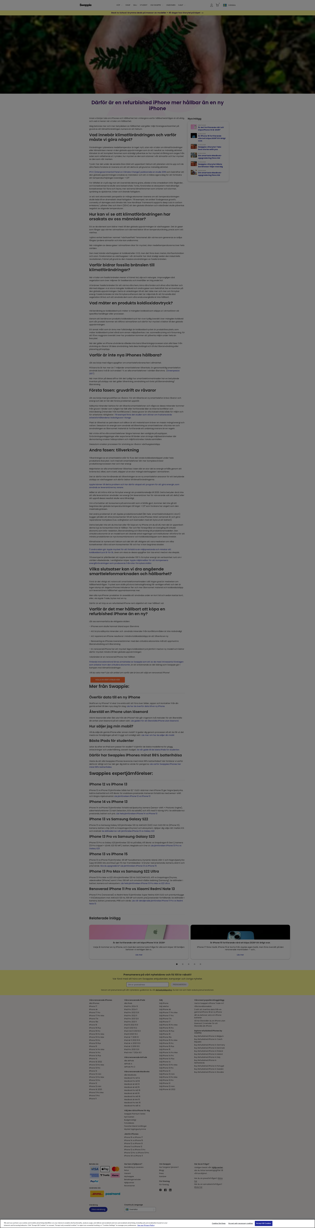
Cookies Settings (219, 1223)
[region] (157, 1223)
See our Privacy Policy (146, 1225)
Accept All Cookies (263, 1223)
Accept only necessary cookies (240, 1223)
